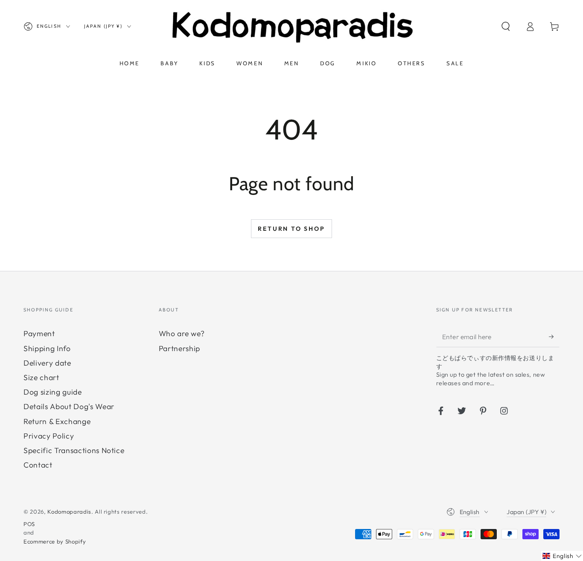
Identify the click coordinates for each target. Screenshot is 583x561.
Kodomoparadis (69, 511)
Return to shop (291, 229)
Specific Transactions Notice (73, 450)
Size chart (41, 377)
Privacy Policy (48, 436)
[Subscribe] (554, 336)
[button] (505, 26)
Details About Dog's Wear (68, 406)
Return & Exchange (56, 421)
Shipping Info (47, 348)
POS (29, 523)
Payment (39, 333)
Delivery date (47, 363)
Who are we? (182, 333)
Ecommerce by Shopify (54, 541)
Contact (37, 465)
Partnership (179, 348)
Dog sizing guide (52, 392)
